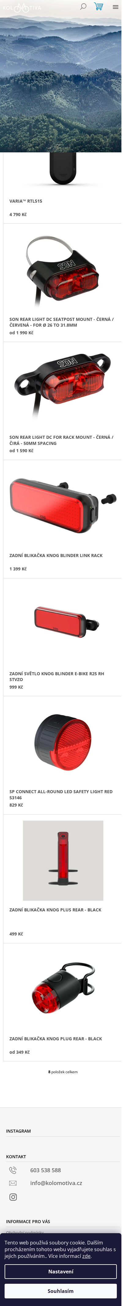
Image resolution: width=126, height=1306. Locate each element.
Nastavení (60, 1271)
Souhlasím (61, 1291)
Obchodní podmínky (25, 1232)
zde (86, 1256)
